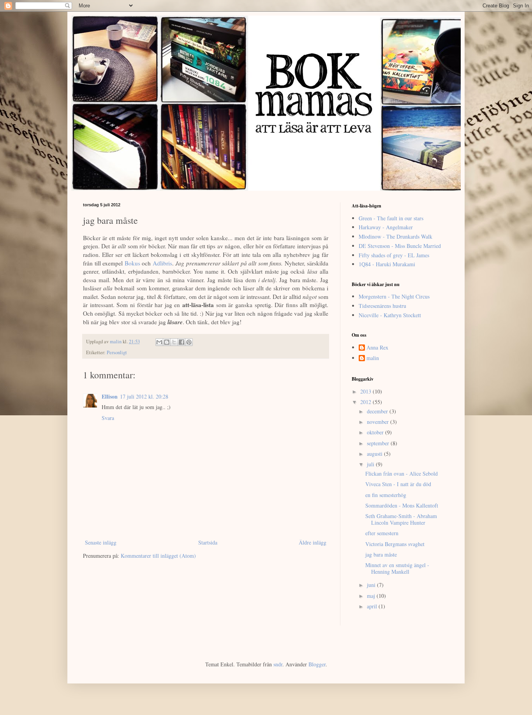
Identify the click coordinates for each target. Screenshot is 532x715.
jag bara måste (381, 554)
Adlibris (162, 263)
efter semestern (381, 533)
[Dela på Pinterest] (189, 342)
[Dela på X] (174, 342)
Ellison (110, 396)
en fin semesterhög (385, 495)
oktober (376, 432)
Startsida (207, 542)
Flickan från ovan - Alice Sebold (401, 473)
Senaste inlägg (100, 542)
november (378, 421)
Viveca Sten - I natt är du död (398, 484)
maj (372, 595)
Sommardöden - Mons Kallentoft (401, 505)
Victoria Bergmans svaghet (395, 544)
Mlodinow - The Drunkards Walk (395, 236)
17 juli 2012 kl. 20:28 (144, 396)
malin (372, 358)
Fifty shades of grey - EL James (394, 255)
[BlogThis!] (167, 342)
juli (371, 464)
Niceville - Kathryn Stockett (390, 315)
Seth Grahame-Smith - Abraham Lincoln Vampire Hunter (401, 519)
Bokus (132, 263)
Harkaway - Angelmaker (386, 227)
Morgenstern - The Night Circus (394, 296)
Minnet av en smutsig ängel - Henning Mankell (397, 568)
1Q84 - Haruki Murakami (387, 264)
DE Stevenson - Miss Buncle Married (400, 245)
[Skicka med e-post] (159, 342)
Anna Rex (377, 347)
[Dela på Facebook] (181, 342)
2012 (366, 402)
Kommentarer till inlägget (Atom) (158, 555)
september (379, 443)
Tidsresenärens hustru (382, 305)
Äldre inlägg (312, 542)
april (373, 606)
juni (372, 585)
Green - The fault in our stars (391, 218)
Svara (108, 418)
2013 (366, 391)
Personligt (117, 352)
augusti (375, 453)
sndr (277, 664)
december (378, 411)
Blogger (317, 664)
